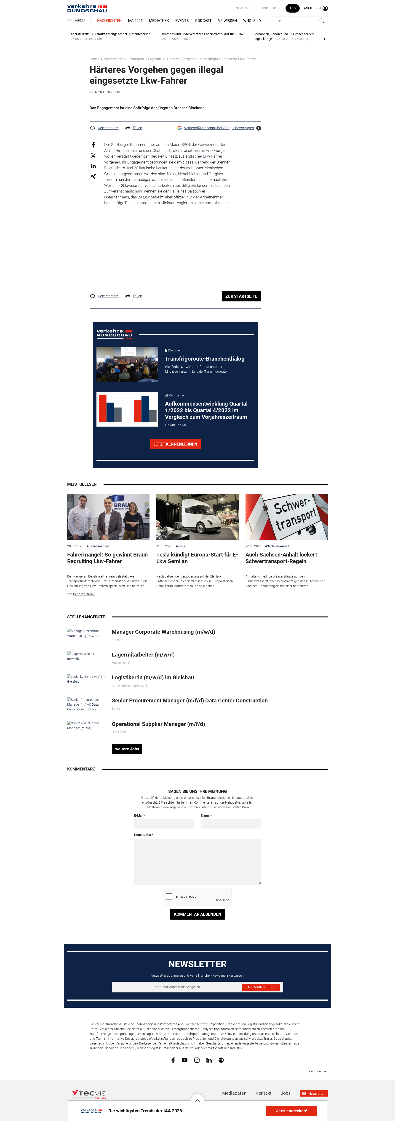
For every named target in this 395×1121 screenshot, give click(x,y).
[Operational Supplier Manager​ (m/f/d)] (86, 725)
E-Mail (139, 815)
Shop (264, 8)
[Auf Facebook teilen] (93, 144)
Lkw (206, 156)
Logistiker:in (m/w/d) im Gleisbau (153, 677)
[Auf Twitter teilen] (93, 155)
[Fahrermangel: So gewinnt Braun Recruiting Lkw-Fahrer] (108, 517)
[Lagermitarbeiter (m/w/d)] (86, 656)
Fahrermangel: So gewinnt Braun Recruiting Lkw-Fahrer (107, 557)
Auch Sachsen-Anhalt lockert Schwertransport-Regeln (281, 557)
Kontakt (264, 1093)
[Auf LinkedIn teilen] (93, 166)
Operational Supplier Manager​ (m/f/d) (158, 724)
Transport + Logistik (145, 59)
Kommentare (108, 128)
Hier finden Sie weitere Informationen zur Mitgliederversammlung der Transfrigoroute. (196, 369)
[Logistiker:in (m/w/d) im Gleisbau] (86, 679)
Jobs (276, 8)
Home (94, 59)
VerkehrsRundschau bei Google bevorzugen (219, 128)
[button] (197, 1097)
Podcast (203, 20)
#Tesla (180, 546)
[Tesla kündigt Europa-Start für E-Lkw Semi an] (197, 517)
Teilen (137, 128)
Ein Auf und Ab (175, 425)
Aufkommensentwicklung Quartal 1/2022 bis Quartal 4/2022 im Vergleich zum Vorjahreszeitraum (206, 410)
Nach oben (315, 1071)
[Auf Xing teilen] (93, 176)
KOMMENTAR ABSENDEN (197, 914)
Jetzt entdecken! (291, 1110)
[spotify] (221, 1060)
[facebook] (173, 1060)
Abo (292, 8)
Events (182, 20)
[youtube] (184, 1060)
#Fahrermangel (98, 546)
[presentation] (324, 39)
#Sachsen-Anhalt (277, 546)
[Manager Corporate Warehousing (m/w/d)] (86, 633)
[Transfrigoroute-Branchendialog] (127, 364)
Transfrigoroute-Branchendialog (205, 359)
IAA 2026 (135, 20)
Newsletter (246, 8)
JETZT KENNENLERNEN (175, 444)
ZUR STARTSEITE (241, 296)
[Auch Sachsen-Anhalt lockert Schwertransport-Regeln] (287, 517)
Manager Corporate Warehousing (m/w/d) (163, 632)
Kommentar (142, 834)
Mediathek (159, 20)
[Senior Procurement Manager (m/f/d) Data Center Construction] (86, 704)
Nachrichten (109, 20)
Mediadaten (234, 1093)
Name (205, 815)
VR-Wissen (227, 20)
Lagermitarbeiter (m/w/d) (143, 654)
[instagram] (197, 1060)
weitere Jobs (127, 748)
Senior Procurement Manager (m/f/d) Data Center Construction (190, 700)
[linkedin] (209, 1060)
